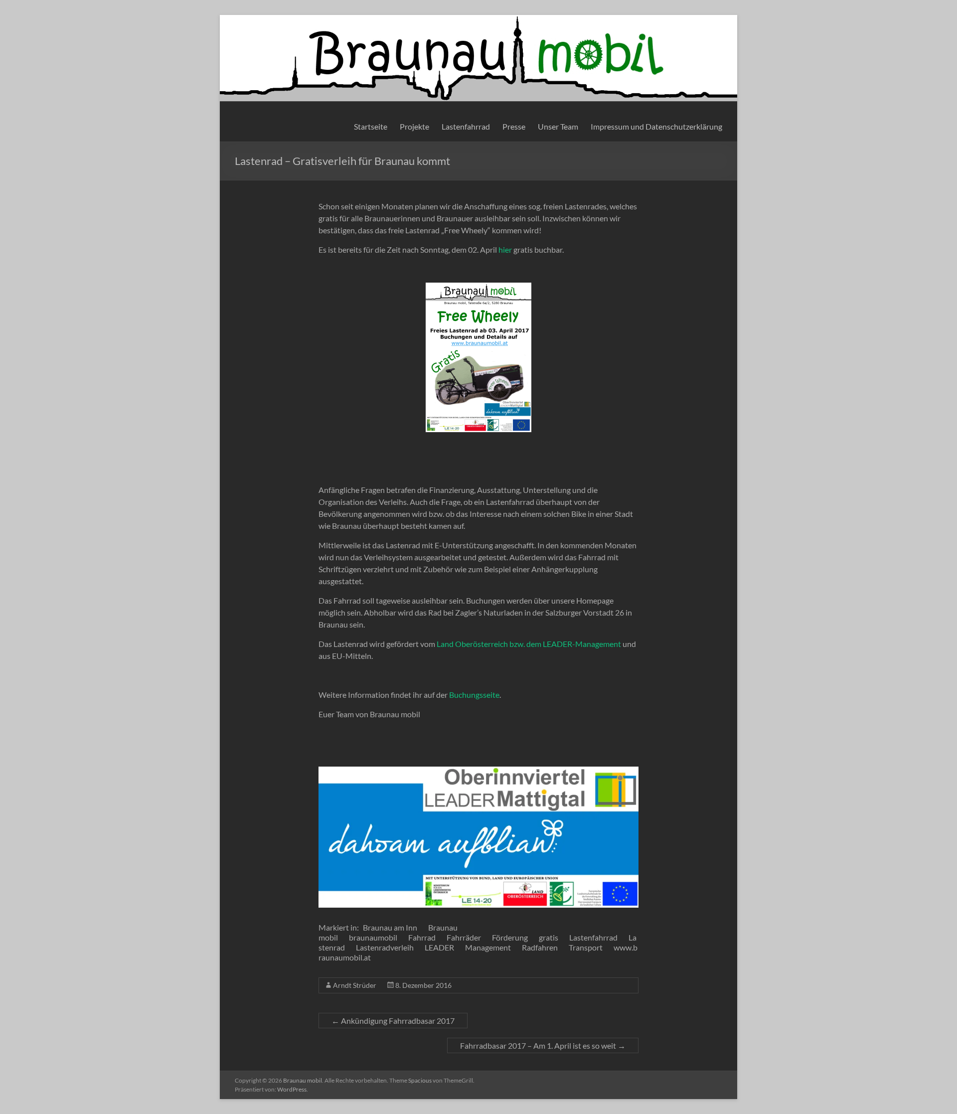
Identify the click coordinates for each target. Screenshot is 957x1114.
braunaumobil (373, 937)
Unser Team (558, 126)
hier (505, 249)
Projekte (414, 126)
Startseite (370, 126)
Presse (513, 126)
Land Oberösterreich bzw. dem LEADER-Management (529, 643)
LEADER (439, 947)
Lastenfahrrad (466, 126)
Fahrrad (422, 937)
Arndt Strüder (354, 985)
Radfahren (540, 947)
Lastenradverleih (385, 947)
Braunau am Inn (390, 927)
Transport (586, 947)
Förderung (510, 937)
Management (488, 947)
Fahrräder (464, 937)
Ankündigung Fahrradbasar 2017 (393, 1020)
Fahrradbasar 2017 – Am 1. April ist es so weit (543, 1045)
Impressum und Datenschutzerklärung (656, 126)
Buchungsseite (474, 694)
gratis (548, 937)
